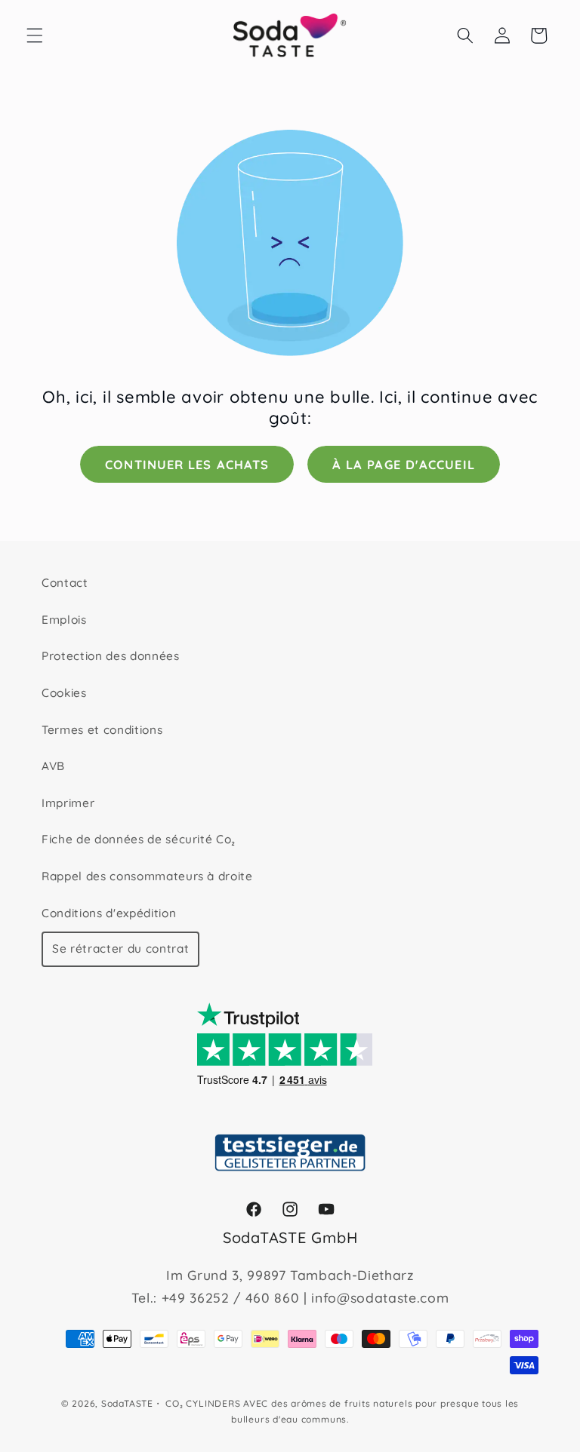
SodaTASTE (127, 1403)
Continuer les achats (187, 464)
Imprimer (68, 803)
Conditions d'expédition (109, 913)
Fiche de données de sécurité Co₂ (139, 839)
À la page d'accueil (403, 464)
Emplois (64, 619)
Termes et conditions (102, 730)
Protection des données (111, 656)
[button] (35, 35)
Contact (65, 583)
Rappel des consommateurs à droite (147, 876)
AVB (53, 766)
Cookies (64, 693)
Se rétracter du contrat (120, 948)
